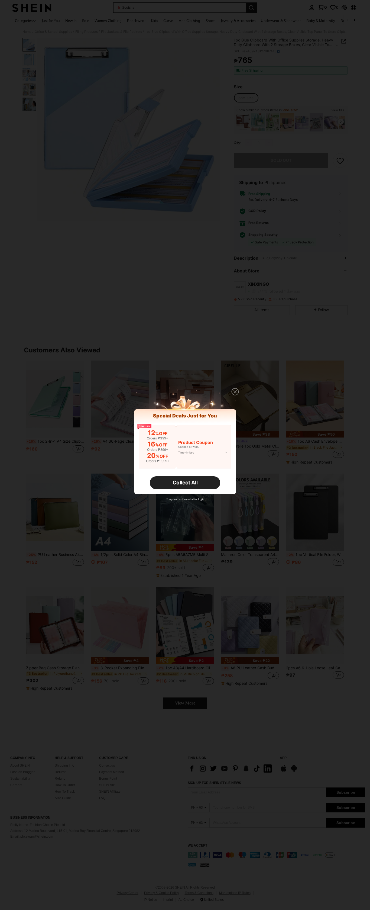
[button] (235, 392)
